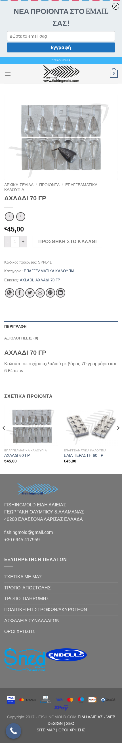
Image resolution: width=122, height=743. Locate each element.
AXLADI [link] (26, 280)
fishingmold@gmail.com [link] (28, 532)
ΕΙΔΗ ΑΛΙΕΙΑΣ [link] (91, 717)
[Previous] (4, 439)
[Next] (118, 439)
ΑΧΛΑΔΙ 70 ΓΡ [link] (47, 280)
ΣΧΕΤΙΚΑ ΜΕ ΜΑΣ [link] (23, 576)
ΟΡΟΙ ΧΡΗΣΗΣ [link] (19, 631)
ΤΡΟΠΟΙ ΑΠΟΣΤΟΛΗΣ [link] (27, 587)
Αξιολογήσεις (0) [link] (21, 338)
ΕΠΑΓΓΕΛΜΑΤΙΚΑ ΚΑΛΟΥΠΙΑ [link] (49, 271)
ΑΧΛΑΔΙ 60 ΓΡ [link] (17, 455)
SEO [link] (70, 723)
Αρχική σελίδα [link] (18, 185)
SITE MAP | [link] (47, 730)
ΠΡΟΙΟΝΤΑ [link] (49, 185)
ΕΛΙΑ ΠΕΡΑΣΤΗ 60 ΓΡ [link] (83, 455)
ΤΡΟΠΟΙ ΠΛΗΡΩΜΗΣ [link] (26, 598)
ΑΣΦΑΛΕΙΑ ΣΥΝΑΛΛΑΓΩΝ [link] (32, 620)
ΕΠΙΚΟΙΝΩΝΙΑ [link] (61, 60)
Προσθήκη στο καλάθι (67, 241)
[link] (61, 74)
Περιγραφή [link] (15, 326)
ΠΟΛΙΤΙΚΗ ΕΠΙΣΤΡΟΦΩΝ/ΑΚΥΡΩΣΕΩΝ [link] (45, 609)
